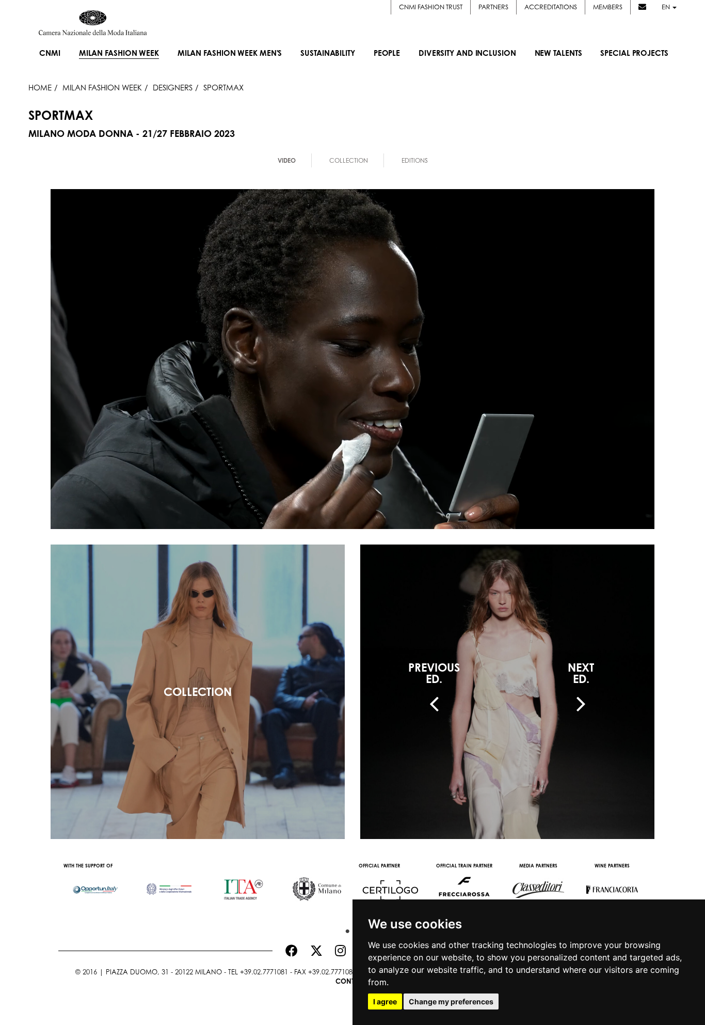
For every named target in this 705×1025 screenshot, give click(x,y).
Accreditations (550, 7)
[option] (95, 884)
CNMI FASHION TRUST (430, 7)
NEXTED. (581, 673)
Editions (415, 160)
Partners (493, 7)
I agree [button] (385, 1001)
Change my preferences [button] (451, 1001)
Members (607, 7)
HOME (40, 87)
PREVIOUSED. (434, 673)
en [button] (666, 7)
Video (287, 160)
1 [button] (345, 929)
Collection (348, 160)
